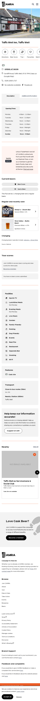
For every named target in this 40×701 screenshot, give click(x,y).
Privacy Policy (6, 620)
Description (11, 96)
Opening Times (11, 108)
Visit (3, 590)
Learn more (20, 691)
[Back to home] (8, 4)
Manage (19, 697)
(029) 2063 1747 (11, 81)
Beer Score (21, 184)
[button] (37, 472)
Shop (3, 617)
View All (35, 446)
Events (4, 599)
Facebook (28, 85)
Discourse (5, 640)
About (4, 586)
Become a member (9, 269)
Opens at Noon (11, 69)
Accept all (7, 697)
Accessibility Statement (9, 623)
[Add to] (34, 454)
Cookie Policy (6, 630)
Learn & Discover (7, 614)
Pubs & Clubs (6, 593)
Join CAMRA (6, 583)
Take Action (6, 596)
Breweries (5, 603)
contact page (6, 571)
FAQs (32, 569)
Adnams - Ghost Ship (31, 240)
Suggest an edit (13, 431)
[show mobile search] (33, 4)
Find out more (28, 169)
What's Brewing (7, 643)
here (20, 657)
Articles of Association (9, 627)
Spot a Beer (22, 189)
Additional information (29, 96)
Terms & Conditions (8, 636)
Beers (4, 606)
